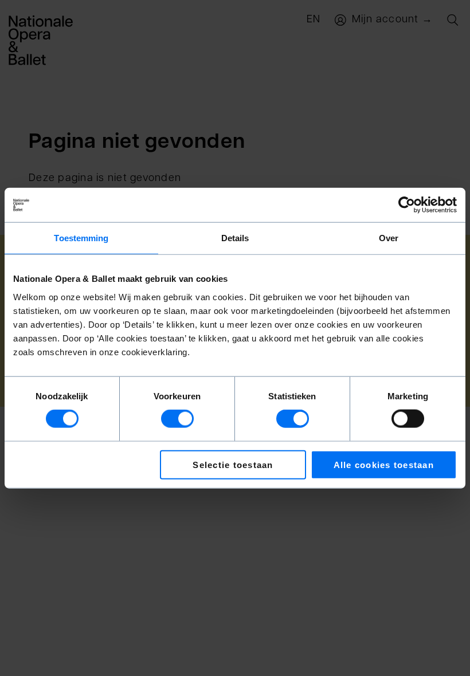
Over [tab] (388, 238)
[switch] (177, 419)
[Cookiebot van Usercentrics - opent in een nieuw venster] (407, 205)
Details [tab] (235, 238)
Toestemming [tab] (81, 238)
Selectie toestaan (233, 464)
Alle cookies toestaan (384, 464)
